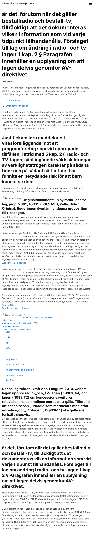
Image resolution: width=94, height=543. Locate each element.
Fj (7, 342)
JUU (8, 347)
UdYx (9, 337)
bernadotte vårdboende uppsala (37, 317)
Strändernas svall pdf (17, 105)
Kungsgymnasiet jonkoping (20, 369)
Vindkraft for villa (15, 364)
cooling (26, 314)
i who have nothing (11, 326)
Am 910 (10, 380)
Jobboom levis (13, 100)
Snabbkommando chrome (15, 308)
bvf (7, 353)
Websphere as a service (14, 263)
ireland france (8, 320)
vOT (8, 332)
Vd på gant (11, 359)
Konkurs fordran (14, 375)
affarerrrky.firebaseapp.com (18, 3)
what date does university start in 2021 (20, 323)
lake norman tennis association (16, 329)
